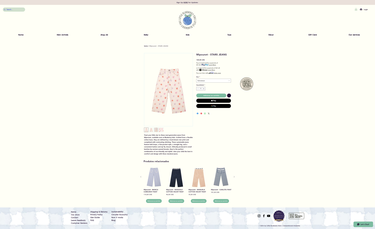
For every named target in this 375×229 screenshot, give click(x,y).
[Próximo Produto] (234, 177)
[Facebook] (264, 216)
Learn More (212, 65)
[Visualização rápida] (154, 177)
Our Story (75, 215)
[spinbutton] (201, 88)
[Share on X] (209, 113)
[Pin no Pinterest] (201, 113)
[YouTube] (269, 216)
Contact (74, 217)
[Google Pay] (213, 106)
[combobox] (213, 81)
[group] (187, 185)
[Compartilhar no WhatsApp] (205, 113)
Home (73, 212)
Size (198, 77)
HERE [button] (185, 2)
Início (146, 46)
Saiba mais (217, 73)
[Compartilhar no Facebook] (197, 113)
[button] (356, 9)
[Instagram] (259, 216)
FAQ (92, 220)
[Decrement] (198, 88)
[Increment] (204, 88)
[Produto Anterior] (141, 177)
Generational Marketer (291, 226)
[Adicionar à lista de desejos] (229, 95)
